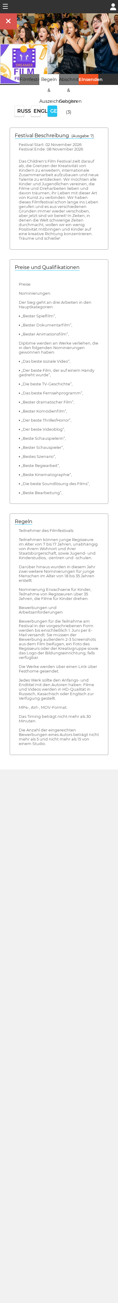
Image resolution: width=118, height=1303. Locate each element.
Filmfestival (32, 79)
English (37, 111)
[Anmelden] (113, 6)
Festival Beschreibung (54, 135)
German (53, 111)
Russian (20, 111)
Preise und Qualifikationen (47, 267)
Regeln (23, 521)
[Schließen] (8, 21)
